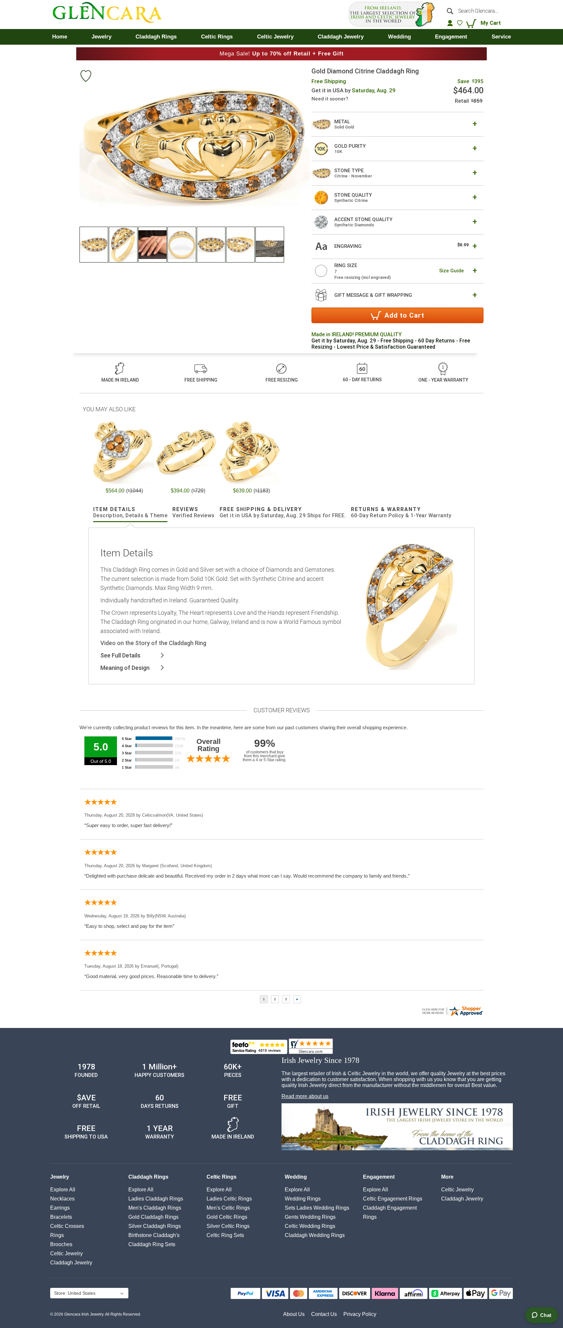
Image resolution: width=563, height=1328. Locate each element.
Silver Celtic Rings (228, 1226)
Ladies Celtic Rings (229, 1198)
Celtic (66, 1253)
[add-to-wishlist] (85, 77)
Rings (57, 1235)
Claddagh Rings (148, 1177)
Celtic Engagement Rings (392, 1198)
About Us (294, 1314)
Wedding (296, 1177)
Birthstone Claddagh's (154, 1235)
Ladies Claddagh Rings (155, 1198)
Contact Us (324, 1314)
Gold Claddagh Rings (153, 1217)
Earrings (60, 1208)
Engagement (379, 1177)
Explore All (62, 1189)
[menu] (281, 37)
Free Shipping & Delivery (283, 512)
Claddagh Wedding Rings (315, 1235)
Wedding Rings (303, 1198)
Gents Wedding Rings (310, 1217)
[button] (94, 244)
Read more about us (305, 1096)
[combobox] (476, 11)
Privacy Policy (359, 1314)
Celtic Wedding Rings (310, 1226)
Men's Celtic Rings (228, 1208)
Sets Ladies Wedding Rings (317, 1208)
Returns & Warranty (401, 512)
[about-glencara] (397, 1127)
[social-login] (450, 23)
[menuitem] (59, 37)
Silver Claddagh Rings (154, 1226)
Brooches (61, 1244)
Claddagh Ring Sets (151, 1244)
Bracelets (61, 1217)
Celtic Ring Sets (225, 1235)
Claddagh (71, 1262)
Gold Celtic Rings (227, 1217)
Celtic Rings (222, 1177)
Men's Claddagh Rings (154, 1208)
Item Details (130, 512)
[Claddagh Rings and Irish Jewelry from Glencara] (112, 14)
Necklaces (62, 1198)
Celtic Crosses (67, 1226)
